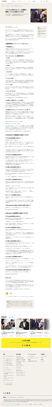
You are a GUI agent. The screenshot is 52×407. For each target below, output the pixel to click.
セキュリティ (27, 404)
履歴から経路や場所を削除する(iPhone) (11, 273)
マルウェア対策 (18, 364)
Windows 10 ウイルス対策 (20, 359)
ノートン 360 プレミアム (7, 362)
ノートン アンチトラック (7, 369)
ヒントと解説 (3, 331)
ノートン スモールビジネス (7, 383)
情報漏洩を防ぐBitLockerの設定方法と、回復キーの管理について (22, 333)
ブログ (42, 357)
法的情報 (18, 404)
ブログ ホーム (3, 3)
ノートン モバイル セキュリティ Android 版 (8, 373)
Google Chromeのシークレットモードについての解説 (14, 121)
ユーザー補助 (34, 404)
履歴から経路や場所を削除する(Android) (11, 209)
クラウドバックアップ (20, 365)
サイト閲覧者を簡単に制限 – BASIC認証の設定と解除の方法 (8, 333)
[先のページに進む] (12, 317)
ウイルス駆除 (18, 362)
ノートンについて (44, 356)
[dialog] (9, 404)
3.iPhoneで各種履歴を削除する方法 (41, 34)
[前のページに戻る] (10, 317)
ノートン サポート (31, 356)
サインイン (43, 361)
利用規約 (31, 404)
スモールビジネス (19, 1)
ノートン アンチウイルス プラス (8, 357)
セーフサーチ (18, 369)
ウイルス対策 (18, 356)
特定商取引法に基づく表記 (32, 361)
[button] (42, 27)
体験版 (42, 359)
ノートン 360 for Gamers (7, 363)
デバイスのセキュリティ (26, 3)
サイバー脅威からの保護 (9, 3)
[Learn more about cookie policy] (9, 404)
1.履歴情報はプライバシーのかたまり (41, 29)
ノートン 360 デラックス (7, 360)
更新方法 (29, 359)
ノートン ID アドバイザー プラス (8, 366)
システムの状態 (39, 404)
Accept (12, 404)
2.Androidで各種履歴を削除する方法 (41, 31)
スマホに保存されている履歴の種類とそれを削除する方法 (36, 333)
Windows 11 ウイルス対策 (20, 361)
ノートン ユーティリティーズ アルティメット (8, 378)
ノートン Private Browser (7, 384)
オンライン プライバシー (17, 3)
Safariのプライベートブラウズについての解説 (13, 123)
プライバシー (22, 404)
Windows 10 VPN (19, 370)
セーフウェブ (18, 367)
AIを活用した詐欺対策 (20, 357)
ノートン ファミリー (6, 371)
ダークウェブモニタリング (20, 372)
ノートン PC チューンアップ (33, 357)
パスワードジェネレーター (20, 375)
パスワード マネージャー (20, 373)
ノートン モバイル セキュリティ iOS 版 (8, 376)
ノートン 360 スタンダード (8, 358)
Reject (15, 404)
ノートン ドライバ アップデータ (8, 381)
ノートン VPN (5, 367)
